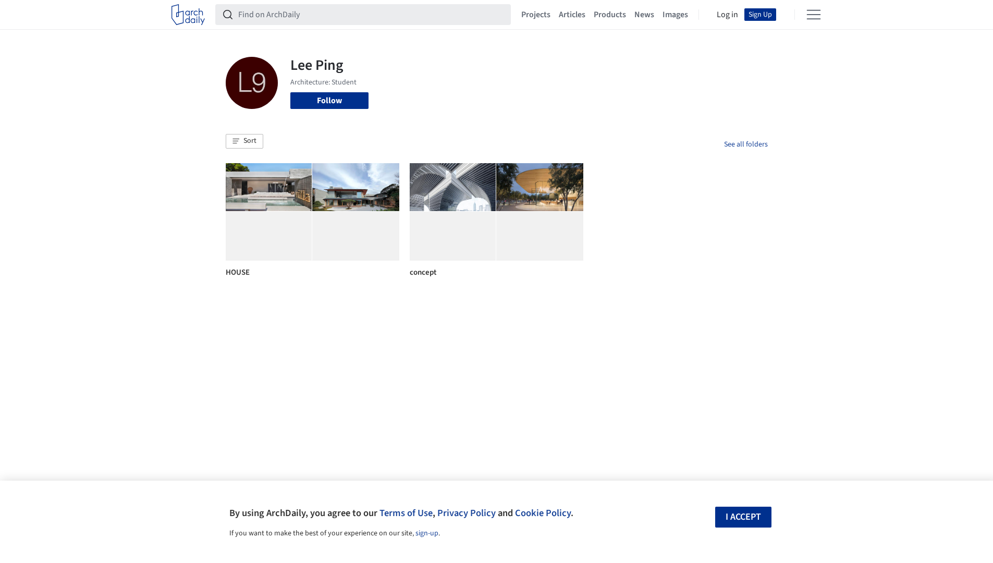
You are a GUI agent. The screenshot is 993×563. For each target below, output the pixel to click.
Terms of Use (406, 513)
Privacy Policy (466, 513)
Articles (572, 14)
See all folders (746, 144)
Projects (535, 14)
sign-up (426, 533)
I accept (743, 516)
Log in (727, 14)
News (644, 14)
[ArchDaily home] (188, 14)
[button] (244, 141)
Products (610, 14)
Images (675, 14)
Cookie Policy (543, 513)
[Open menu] (813, 14)
